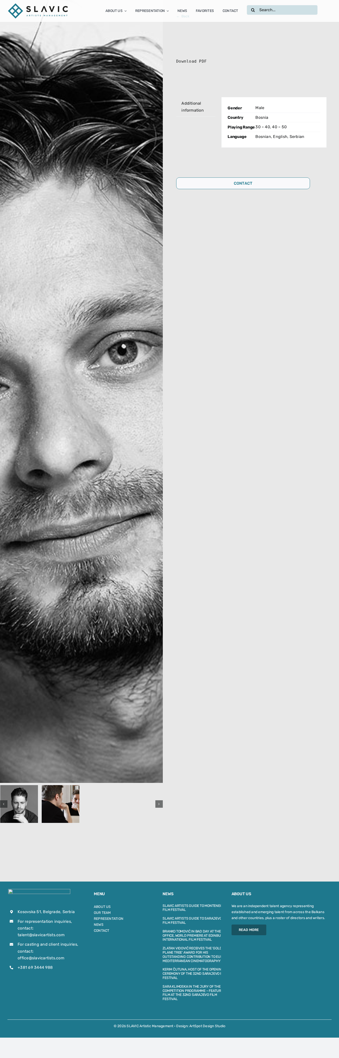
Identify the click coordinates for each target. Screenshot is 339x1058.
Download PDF (191, 61)
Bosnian (263, 136)
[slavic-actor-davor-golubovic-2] (60, 804)
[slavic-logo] (38, 4)
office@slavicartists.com (41, 958)
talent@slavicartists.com (41, 934)
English (280, 136)
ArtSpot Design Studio (207, 1026)
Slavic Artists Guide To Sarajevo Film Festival (192, 920)
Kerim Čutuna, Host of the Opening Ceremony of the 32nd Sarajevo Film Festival (195, 973)
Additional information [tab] (192, 107)
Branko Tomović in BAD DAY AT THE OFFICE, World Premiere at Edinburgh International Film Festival (195, 935)
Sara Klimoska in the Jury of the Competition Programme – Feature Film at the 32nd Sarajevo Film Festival (193, 992)
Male (259, 107)
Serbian (297, 136)
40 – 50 (279, 127)
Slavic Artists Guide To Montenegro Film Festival (195, 908)
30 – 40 (262, 127)
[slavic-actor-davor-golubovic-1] (19, 804)
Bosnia (261, 117)
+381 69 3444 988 (35, 967)
